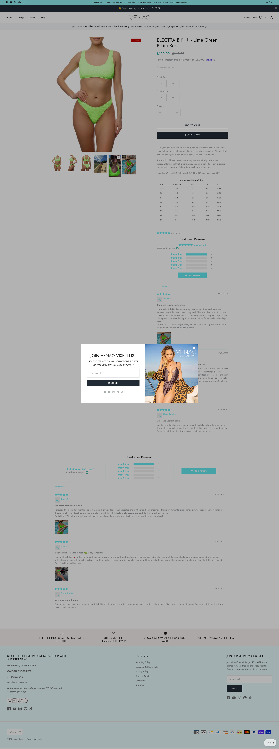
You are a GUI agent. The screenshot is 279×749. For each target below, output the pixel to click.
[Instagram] (113, 392)
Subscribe (113, 383)
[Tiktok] (122, 392)
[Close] (194, 348)
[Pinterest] (118, 392)
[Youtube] (109, 392)
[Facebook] (105, 392)
